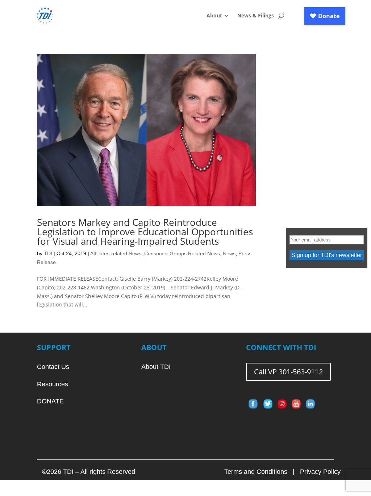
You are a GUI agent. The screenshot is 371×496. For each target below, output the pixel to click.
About (214, 16)
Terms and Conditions (255, 471)
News (229, 253)
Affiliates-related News (115, 253)
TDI (48, 253)
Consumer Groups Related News (182, 253)
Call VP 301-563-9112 (288, 372)
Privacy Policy (320, 471)
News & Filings (255, 16)
